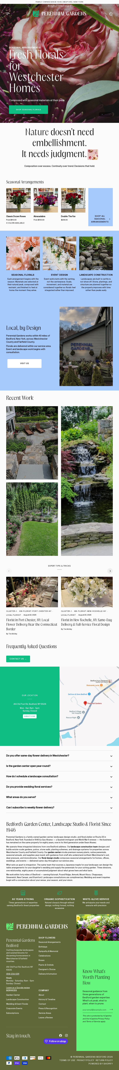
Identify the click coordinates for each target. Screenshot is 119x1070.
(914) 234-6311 (12, 974)
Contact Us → (18, 658)
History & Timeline (47, 999)
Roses (41, 960)
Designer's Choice (47, 969)
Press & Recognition (48, 1008)
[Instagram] (66, 1035)
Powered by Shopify (101, 1064)
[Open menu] (10, 13)
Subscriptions (12, 1013)
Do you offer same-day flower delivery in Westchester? (37, 755)
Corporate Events (14, 1008)
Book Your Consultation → (59, 6)
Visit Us (24, 363)
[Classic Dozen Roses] (18, 200)
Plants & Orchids (46, 965)
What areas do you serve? (21, 797)
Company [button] (44, 990)
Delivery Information (48, 974)
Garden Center (13, 995)
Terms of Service (93, 1021)
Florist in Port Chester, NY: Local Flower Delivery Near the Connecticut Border (31, 625)
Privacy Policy (104, 1018)
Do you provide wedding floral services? (29, 786)
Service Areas (45, 1013)
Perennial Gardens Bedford (90, 1057)
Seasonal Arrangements (25, 182)
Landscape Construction (17, 999)
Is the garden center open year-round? (28, 766)
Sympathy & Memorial (48, 951)
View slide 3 (109, 114)
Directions (29, 716)
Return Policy (104, 1060)
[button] (21, 937)
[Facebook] (60, 1035)
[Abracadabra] (46, 200)
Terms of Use (67, 1060)
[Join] (110, 1009)
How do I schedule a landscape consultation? (32, 776)
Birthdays (43, 947)
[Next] (110, 571)
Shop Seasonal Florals (28, 109)
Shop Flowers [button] (47, 938)
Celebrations (45, 956)
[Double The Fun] (73, 200)
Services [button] (11, 990)
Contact (42, 1004)
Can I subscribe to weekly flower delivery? (30, 807)
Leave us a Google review (18, 988)
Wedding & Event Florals (17, 1004)
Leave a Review (46, 1017)
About (41, 995)
